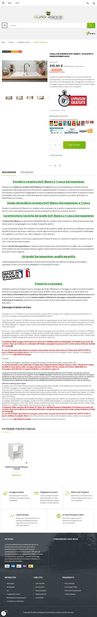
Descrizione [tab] (9, 172)
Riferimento (54, 116)
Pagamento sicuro (13, 594)
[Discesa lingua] (10, 3)
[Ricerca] (91, 25)
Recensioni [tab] (27, 172)
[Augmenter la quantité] (59, 145)
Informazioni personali (73, 590)
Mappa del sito (41, 594)
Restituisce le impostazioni (16, 598)
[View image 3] (30, 97)
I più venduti (40, 583)
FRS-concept (69, 612)
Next (48, 97)
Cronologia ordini (71, 587)
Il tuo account (70, 583)
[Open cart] (3, 613)
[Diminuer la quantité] (51, 145)
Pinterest (61, 165)
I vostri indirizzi (70, 594)
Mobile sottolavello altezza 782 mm (16, 468)
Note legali (11, 587)
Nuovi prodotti (41, 590)
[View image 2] (19, 97)
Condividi (51, 165)
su (8, 590)
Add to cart (74, 145)
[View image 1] (9, 97)
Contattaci (40, 598)
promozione (40, 587)
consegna (10, 583)
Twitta (56, 165)
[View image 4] (40, 97)
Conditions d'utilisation (15, 601)
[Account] (94, 3)
